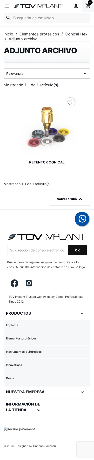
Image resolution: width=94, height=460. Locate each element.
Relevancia (47, 73)
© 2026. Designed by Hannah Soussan (30, 446)
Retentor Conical (47, 162)
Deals (10, 378)
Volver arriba (70, 199)
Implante (12, 325)
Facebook (14, 283)
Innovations (14, 365)
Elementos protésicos (21, 338)
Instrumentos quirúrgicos (24, 351)
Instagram (29, 283)
